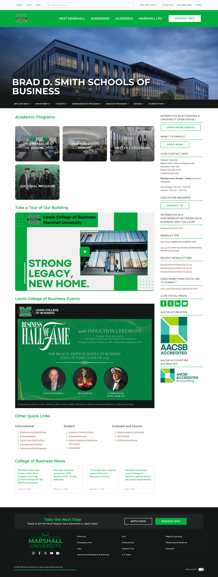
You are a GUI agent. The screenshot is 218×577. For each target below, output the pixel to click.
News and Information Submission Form (179, 288)
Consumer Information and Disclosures (42, 569)
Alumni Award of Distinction (130, 432)
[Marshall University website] (21, 19)
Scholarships (74, 447)
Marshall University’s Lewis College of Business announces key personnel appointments (138, 475)
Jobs (79, 548)
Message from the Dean (31, 444)
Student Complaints (67, 569)
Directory (81, 536)
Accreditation (19, 569)
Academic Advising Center (81, 432)
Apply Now (138, 521)
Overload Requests (78, 436)
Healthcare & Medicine (176, 542)
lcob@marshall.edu (169, 173)
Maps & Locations (174, 536)
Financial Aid (128, 542)
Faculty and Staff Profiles (32, 440)
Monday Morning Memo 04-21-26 (176, 264)
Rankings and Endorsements (33, 448)
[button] (148, 5)
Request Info (171, 521)
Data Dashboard (28, 436)
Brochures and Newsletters (33, 432)
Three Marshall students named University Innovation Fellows (102, 473)
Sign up (163, 247)
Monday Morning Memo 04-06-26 (176, 271)
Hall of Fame (123, 436)
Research (170, 548)
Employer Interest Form (171, 228)
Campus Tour (128, 548)
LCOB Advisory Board (127, 440)
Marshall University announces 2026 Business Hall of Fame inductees (65, 475)
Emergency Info (84, 542)
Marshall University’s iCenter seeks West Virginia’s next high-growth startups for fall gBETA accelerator (30, 476)
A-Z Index (126, 554)
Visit (124, 536)
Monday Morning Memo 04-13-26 (176, 268)
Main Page (165, 241)
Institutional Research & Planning (93, 554)
